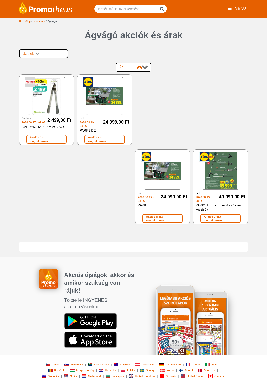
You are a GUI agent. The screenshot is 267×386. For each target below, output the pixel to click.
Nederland (94, 376)
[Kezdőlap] (45, 7)
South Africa (101, 364)
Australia (125, 364)
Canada (219, 376)
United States (195, 376)
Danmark (209, 370)
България (118, 376)
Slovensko (76, 364)
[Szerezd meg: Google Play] (90, 320)
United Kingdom (145, 376)
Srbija (73, 376)
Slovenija (53, 376)
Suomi (189, 370)
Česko (55, 364)
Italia (214, 364)
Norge (170, 370)
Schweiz (171, 376)
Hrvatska (110, 370)
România (59, 370)
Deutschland (173, 364)
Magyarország (85, 370)
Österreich (148, 364)
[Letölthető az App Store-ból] (90, 339)
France (196, 364)
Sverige (150, 370)
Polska (131, 370)
